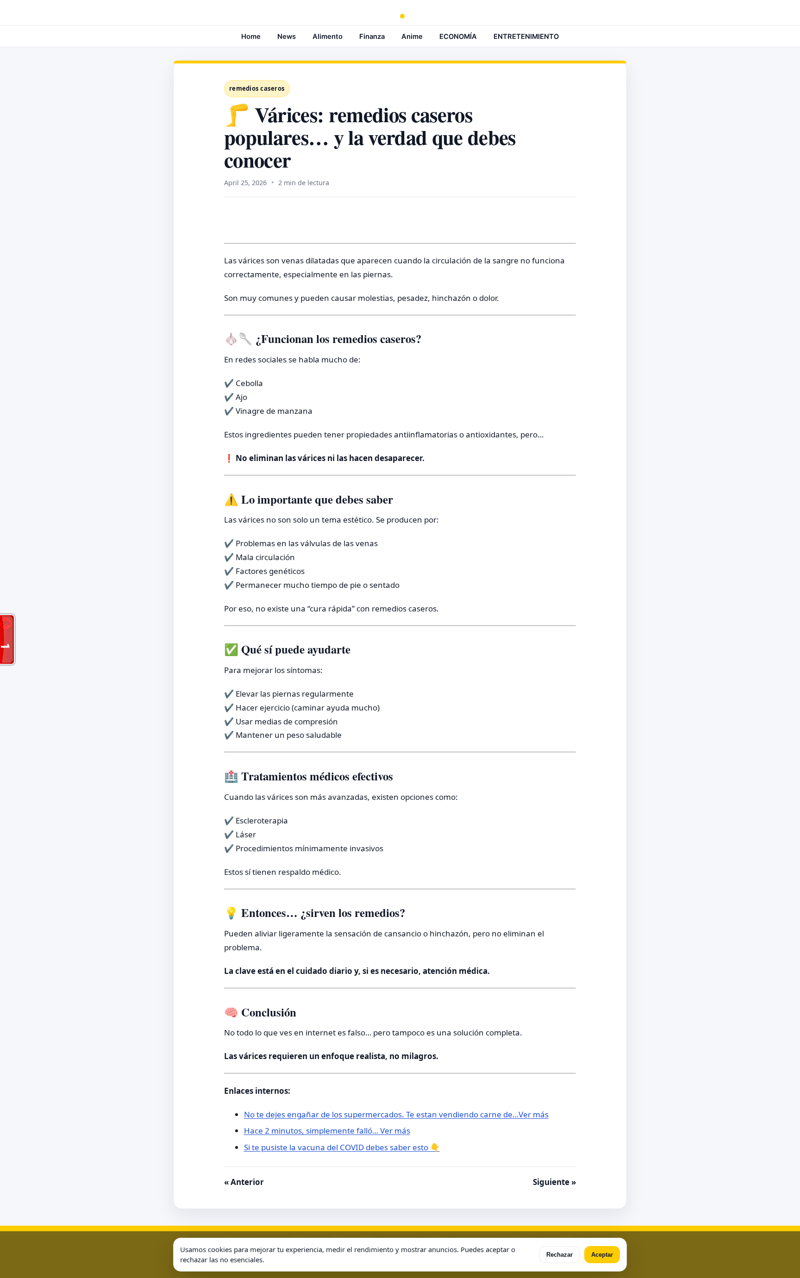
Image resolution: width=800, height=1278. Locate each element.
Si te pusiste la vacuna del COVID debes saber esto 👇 (342, 1147)
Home (251, 36)
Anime (412, 36)
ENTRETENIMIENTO (526, 36)
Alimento (327, 36)
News (286, 36)
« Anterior (244, 1182)
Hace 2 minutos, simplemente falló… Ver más (327, 1130)
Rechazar (559, 1254)
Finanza (372, 36)
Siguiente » (554, 1182)
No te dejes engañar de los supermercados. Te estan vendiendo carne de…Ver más (396, 1114)
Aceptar (602, 1254)
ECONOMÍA (458, 36)
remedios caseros (257, 88)
